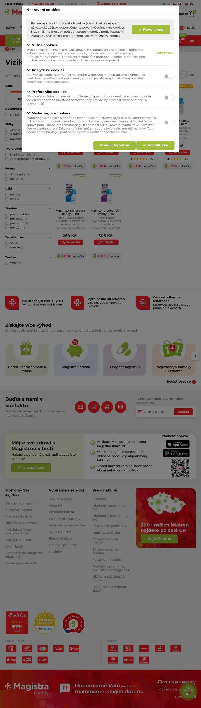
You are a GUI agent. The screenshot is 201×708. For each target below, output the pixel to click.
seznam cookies (108, 35)
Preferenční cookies (49, 91)
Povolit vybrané (114, 145)
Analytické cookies (48, 70)
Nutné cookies (44, 45)
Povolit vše (152, 29)
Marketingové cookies (51, 113)
